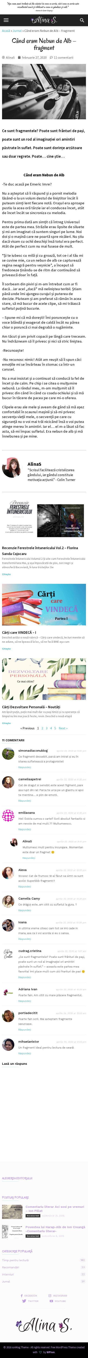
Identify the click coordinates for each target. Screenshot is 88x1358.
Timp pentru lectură (40, 1260)
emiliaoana (26, 813)
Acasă (6, 31)
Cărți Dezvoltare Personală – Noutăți (31, 707)
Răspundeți (24, 767)
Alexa (22, 870)
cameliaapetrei (29, 779)
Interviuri (40, 1274)
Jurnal (17, 31)
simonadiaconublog (33, 750)
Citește (6, 574)
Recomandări (40, 1267)
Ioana (22, 922)
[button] (82, 20)
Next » (63, 728)
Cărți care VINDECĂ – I (19, 632)
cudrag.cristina (29, 951)
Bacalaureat (33, 1216)
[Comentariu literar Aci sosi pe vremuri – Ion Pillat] (12, 1212)
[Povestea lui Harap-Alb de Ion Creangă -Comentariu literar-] (12, 1232)
